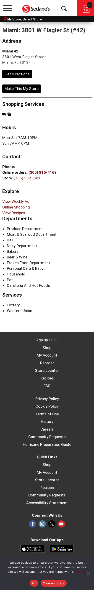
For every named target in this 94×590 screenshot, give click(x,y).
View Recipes (13, 213)
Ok (34, 583)
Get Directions (17, 74)
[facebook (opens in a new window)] (32, 525)
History (47, 421)
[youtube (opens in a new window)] (61, 525)
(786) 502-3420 (28, 178)
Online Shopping (16, 207)
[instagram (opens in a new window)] (42, 525)
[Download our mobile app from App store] (32, 548)
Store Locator (47, 370)
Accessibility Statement (47, 503)
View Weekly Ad (15, 201)
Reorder (47, 363)
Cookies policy (53, 583)
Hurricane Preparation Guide (47, 444)
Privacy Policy (47, 399)
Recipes (47, 378)
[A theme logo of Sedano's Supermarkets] (36, 8)
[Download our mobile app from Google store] (62, 548)
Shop (47, 347)
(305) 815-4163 (43, 172)
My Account (47, 355)
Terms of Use (47, 414)
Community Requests (47, 436)
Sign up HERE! (47, 340)
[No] (88, 573)
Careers (47, 429)
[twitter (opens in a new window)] (51, 525)
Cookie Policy (47, 406)
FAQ (47, 385)
